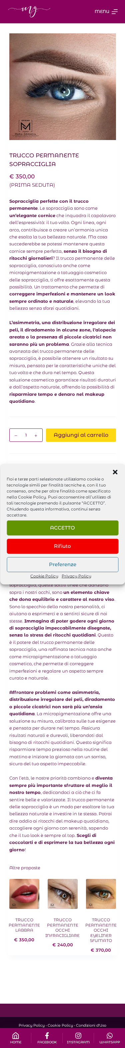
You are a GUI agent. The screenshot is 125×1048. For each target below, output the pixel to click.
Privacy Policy (76, 575)
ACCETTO (62, 528)
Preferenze (62, 564)
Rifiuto (62, 546)
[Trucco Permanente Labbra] (24, 894)
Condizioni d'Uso (91, 1025)
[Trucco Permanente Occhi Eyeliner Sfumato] (101, 894)
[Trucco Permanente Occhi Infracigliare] (63, 894)
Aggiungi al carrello (81, 435)
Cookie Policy (32, 496)
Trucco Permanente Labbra (24, 925)
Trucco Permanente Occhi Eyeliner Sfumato (101, 930)
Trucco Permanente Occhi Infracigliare (62, 927)
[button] (115, 471)
